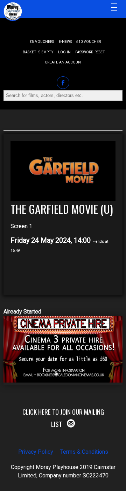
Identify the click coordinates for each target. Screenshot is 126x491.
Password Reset (90, 52)
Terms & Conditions (84, 451)
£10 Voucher (88, 41)
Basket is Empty (38, 52)
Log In (64, 52)
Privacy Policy (35, 451)
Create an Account (64, 62)
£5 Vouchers (42, 41)
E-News (65, 41)
